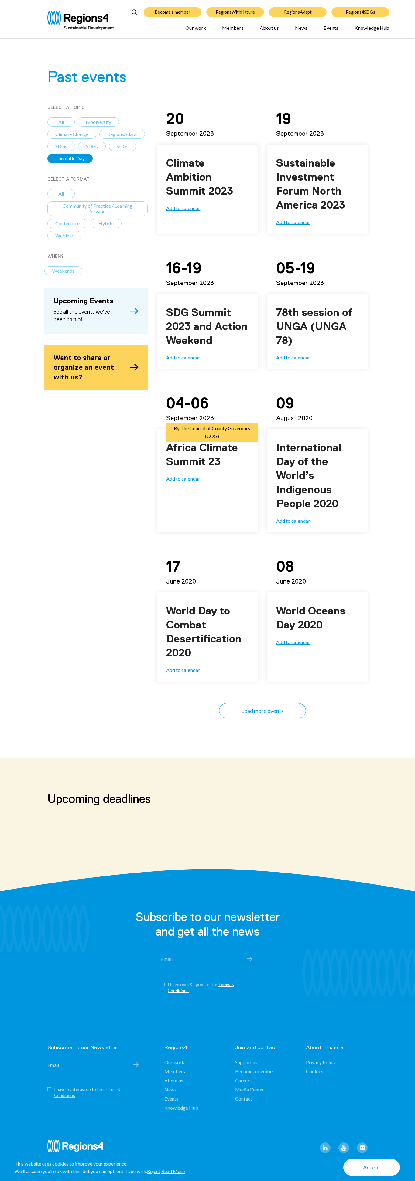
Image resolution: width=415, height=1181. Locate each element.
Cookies (314, 1071)
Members (233, 28)
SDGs (61, 146)
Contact (243, 1098)
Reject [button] (153, 1171)
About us (269, 28)
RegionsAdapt (298, 12)
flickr (362, 1147)
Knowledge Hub (372, 28)
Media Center (249, 1089)
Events (331, 28)
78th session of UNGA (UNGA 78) (314, 326)
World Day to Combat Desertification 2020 (204, 632)
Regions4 (77, 1149)
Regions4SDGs (360, 12)
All (61, 122)
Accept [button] (371, 1167)
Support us (246, 1062)
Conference (67, 223)
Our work (195, 28)
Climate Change (71, 134)
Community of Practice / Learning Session (97, 208)
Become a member (172, 12)
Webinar (64, 235)
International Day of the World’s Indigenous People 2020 (308, 475)
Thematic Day (70, 158)
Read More (173, 1171)
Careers (243, 1080)
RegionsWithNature (235, 12)
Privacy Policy (321, 1062)
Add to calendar (183, 208)
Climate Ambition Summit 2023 (199, 177)
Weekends (63, 271)
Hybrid (106, 223)
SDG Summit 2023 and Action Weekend (207, 326)
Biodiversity (98, 122)
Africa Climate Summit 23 (202, 454)
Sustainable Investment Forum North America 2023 (310, 184)
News (301, 28)
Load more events (262, 710)
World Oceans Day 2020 (310, 618)
